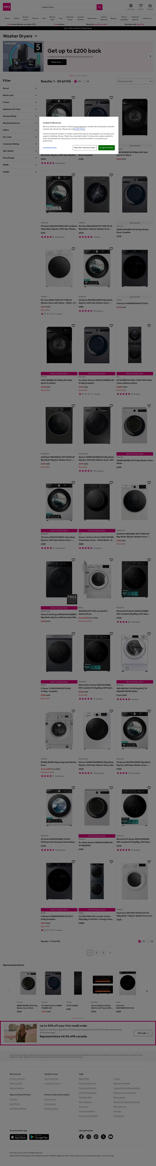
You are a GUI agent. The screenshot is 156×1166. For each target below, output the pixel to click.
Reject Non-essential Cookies (84, 148)
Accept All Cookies (106, 148)
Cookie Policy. (79, 129)
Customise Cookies (50, 147)
